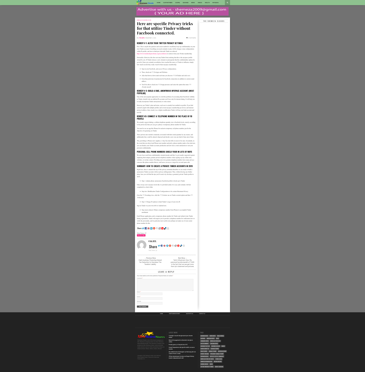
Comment (140, 278)
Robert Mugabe (205, 354)
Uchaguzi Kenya (215, 348)
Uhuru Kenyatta (205, 348)
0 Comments (192, 38)
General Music (204, 364)
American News (210, 338)
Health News (204, 351)
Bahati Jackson (219, 366)
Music (223, 346)
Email (139, 296)
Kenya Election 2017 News (207, 359)
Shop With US (189, 313)
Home (158, 2)
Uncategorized (144, 20)
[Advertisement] (214, 36)
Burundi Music (204, 356)
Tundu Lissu (218, 359)
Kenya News (212, 336)
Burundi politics (205, 346)
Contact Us (202, 313)
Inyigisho (216, 2)
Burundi (185, 2)
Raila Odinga (220, 336)
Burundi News (204, 336)
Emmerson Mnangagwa (206, 361)
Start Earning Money (174, 313)
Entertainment (204, 343)
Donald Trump (212, 351)
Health (207, 2)
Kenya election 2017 (215, 341)
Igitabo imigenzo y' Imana (207, 366)
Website (139, 301)
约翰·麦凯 (142, 38)
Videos (200, 2)
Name (139, 292)
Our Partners (167, 2)
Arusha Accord (222, 351)
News (193, 2)
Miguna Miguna (217, 361)
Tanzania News (214, 343)
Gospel (177, 2)
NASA (217, 338)
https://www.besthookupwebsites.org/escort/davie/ (152, 54)
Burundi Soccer (215, 346)
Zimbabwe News (205, 341)
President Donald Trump (216, 354)
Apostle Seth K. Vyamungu (217, 356)
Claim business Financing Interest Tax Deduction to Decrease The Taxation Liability (150, 262)
